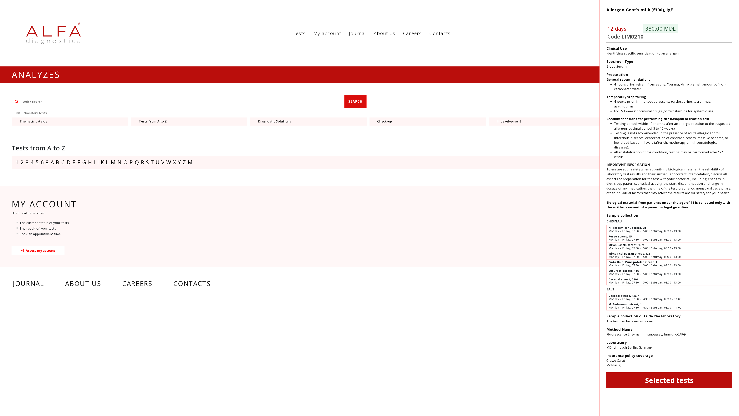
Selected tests (669, 380)
